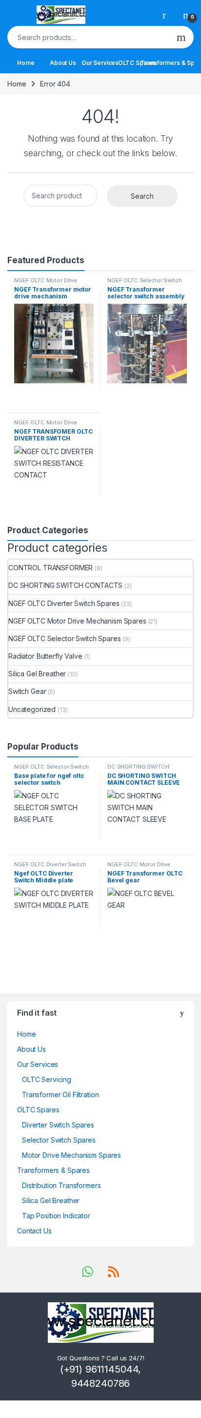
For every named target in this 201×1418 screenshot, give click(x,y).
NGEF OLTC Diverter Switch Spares (64, 603)
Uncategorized (32, 709)
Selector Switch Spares (59, 1140)
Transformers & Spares (174, 62)
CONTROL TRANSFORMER (50, 567)
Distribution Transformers (61, 1185)
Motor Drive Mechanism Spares (71, 1155)
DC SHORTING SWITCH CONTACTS (65, 585)
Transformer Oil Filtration (60, 1094)
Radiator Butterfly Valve (45, 656)
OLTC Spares (137, 62)
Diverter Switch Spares (58, 1125)
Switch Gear (27, 691)
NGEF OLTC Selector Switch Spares (144, 283)
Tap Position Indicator (56, 1215)
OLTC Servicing (46, 1079)
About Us (63, 62)
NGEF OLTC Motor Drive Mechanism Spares (45, 283)
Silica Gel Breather (37, 673)
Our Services (100, 62)
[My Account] (167, 15)
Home (25, 62)
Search (181, 37)
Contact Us (34, 1231)
